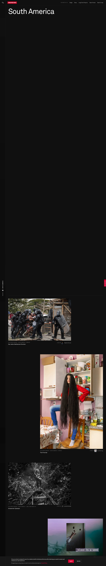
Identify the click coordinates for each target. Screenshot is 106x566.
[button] (2, 288)
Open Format (92, 2)
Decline (78, 561)
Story (75, 2)
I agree (71, 561)
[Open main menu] (3, 2)
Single (71, 2)
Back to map (100, 2)
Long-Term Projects (83, 2)
